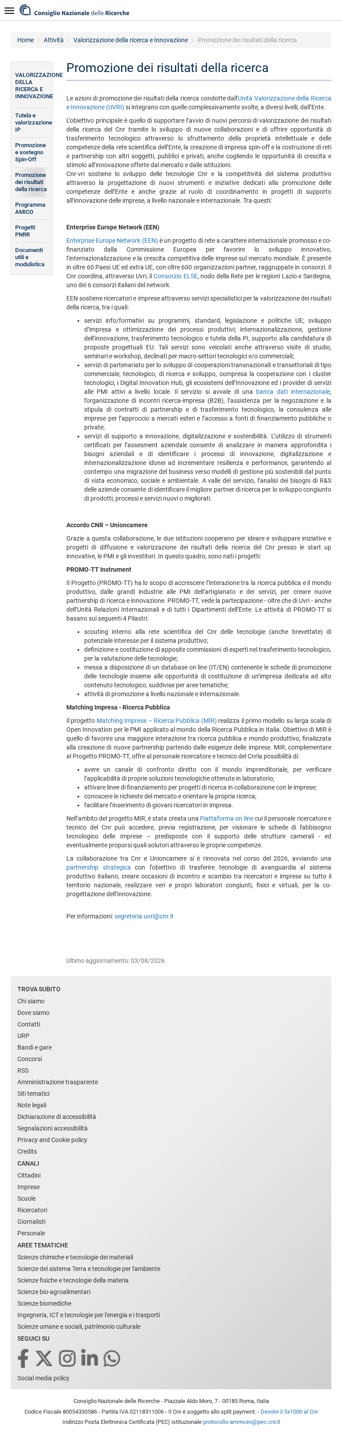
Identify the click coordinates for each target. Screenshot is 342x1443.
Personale (31, 1233)
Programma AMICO (30, 208)
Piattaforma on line (226, 818)
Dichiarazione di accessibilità (56, 1116)
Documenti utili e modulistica (30, 257)
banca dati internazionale (293, 391)
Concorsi (29, 1058)
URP (23, 1035)
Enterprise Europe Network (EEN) (112, 240)
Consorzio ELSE (176, 276)
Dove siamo (33, 1012)
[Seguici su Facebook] (23, 1359)
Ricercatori (32, 1210)
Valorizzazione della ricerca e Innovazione (130, 40)
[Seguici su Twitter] (45, 1359)
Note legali (31, 1105)
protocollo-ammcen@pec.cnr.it (241, 1422)
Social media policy (43, 1378)
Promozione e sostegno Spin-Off (30, 152)
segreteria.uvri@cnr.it (144, 916)
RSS (22, 1070)
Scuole (26, 1198)
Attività (54, 40)
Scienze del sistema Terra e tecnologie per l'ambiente (88, 1268)
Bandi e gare (34, 1047)
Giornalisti (31, 1221)
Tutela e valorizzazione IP (32, 122)
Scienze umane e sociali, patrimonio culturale (78, 1326)
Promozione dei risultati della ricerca (31, 182)
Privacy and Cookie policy (52, 1139)
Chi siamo (31, 1001)
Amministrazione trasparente (57, 1082)
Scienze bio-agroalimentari (53, 1291)
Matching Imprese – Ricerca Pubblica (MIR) (157, 720)
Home (25, 40)
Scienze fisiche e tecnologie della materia (73, 1280)
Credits (27, 1151)
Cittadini (29, 1175)
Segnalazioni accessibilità (52, 1128)
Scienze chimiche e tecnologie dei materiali (75, 1257)
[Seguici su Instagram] (68, 1359)
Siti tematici (33, 1093)
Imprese (28, 1186)
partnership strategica (98, 867)
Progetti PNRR (25, 231)
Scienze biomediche (44, 1303)
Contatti (28, 1024)
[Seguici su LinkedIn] (90, 1359)
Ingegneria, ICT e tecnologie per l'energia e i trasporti (88, 1315)
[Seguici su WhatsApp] (113, 1359)
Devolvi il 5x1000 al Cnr (289, 1411)
